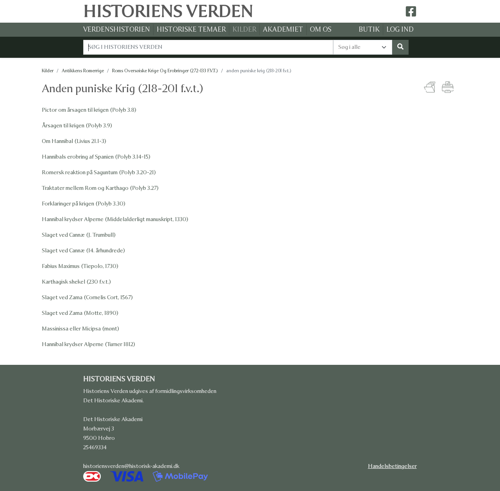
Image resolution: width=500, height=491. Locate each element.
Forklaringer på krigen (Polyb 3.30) (83, 203)
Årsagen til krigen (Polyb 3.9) (77, 125)
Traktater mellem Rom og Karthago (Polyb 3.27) (100, 188)
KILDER (244, 29)
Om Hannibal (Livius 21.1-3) (74, 141)
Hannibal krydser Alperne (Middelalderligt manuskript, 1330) (115, 219)
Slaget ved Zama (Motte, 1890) (80, 313)
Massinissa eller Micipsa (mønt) (80, 328)
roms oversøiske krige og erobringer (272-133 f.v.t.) (165, 71)
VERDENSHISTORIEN (116, 29)
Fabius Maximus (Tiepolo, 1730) (80, 266)
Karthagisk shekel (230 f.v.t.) (76, 282)
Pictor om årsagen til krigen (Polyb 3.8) (89, 110)
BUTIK (369, 29)
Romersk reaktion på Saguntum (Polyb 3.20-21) (99, 172)
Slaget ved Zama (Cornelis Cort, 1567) (87, 297)
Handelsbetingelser (392, 466)
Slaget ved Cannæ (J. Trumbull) (79, 235)
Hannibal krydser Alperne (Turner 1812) (88, 344)
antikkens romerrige (83, 71)
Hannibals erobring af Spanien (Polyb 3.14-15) (96, 157)
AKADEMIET (283, 29)
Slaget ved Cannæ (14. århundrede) (83, 250)
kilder (48, 71)
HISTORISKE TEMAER (191, 29)
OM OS (320, 29)
